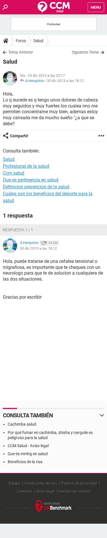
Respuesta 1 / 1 (18, 230)
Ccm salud (13, 173)
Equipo (14, 483)
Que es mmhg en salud (28, 453)
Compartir (19, 136)
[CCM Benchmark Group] (54, 507)
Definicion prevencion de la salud (36, 186)
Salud (38, 40)
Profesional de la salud (26, 166)
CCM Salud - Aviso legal (28, 445)
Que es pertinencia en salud (30, 180)
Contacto (24, 491)
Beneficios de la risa (25, 461)
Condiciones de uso (40, 483)
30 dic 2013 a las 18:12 (65, 81)
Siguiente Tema (85, 52)
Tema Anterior (20, 52)
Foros (21, 40)
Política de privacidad (79, 483)
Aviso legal (45, 491)
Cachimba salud (22, 424)
